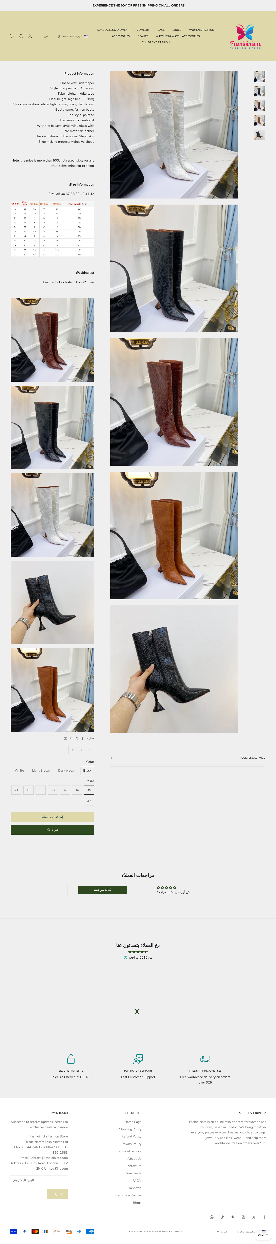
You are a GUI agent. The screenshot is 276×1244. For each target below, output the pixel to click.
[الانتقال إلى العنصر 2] (259, 91)
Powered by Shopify (159, 1231)
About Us (134, 1158)
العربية (45, 36)
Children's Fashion (156, 42)
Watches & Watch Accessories (178, 36)
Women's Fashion (201, 29)
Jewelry (143, 29)
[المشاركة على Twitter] (77, 738)
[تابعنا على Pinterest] (233, 1217)
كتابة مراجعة (102, 890)
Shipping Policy (130, 1129)
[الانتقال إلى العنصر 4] (259, 120)
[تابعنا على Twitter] (254, 1217)
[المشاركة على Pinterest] (71, 738)
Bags (161, 29)
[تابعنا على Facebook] (264, 1217)
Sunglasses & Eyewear (113, 29)
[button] (139, 1011)
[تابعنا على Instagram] (243, 1217)
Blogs (137, 1203)
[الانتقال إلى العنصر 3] (259, 105)
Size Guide (133, 1173)
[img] (138, 952)
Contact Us (133, 1166)
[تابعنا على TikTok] (222, 1217)
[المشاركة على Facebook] (82, 738)
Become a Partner (128, 1195)
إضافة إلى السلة (52, 817)
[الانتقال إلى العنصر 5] (259, 134)
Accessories (121, 36)
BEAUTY (143, 36)
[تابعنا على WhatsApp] (212, 1217)
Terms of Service (129, 1151)
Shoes (177, 29)
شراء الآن (52, 830)
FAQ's (137, 1181)
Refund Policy (131, 1136)
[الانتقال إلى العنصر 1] (259, 76)
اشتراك (57, 1194)
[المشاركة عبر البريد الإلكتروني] (65, 738)
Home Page (132, 1122)
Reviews (135, 1188)
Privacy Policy (131, 1144)
